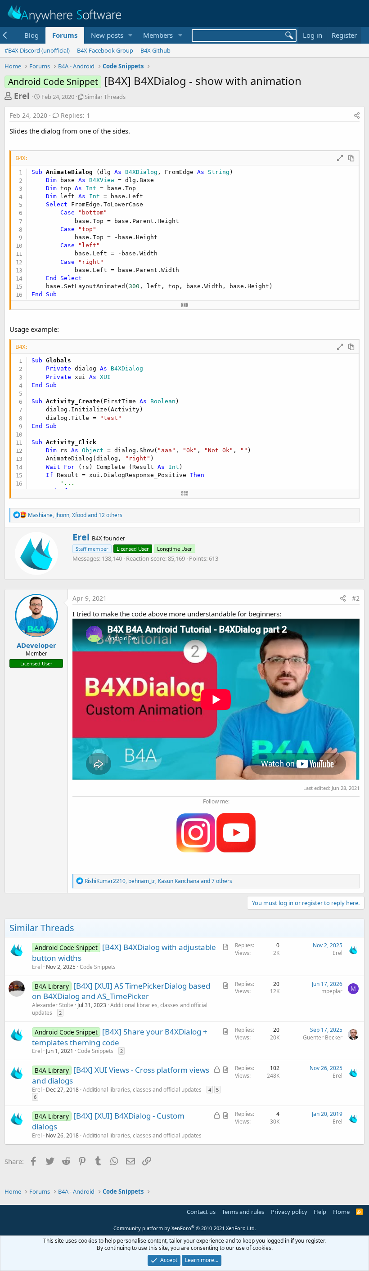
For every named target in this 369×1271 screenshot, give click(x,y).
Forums (64, 35)
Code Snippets (98, 967)
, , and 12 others (75, 515)
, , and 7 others (158, 881)
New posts (107, 35)
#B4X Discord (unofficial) (37, 50)
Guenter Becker (322, 1037)
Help (320, 1212)
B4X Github (155, 50)
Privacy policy (289, 1212)
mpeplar (331, 991)
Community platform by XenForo (184, 1228)
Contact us (201, 1212)
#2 (356, 598)
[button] (130, 35)
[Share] (357, 115)
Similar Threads (105, 97)
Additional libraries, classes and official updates (119, 1009)
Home (341, 1212)
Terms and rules (243, 1212)
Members (158, 35)
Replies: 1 (75, 115)
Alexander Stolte (52, 1005)
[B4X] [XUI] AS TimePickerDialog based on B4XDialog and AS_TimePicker (121, 991)
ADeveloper (36, 645)
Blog (31, 35)
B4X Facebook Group (105, 50)
